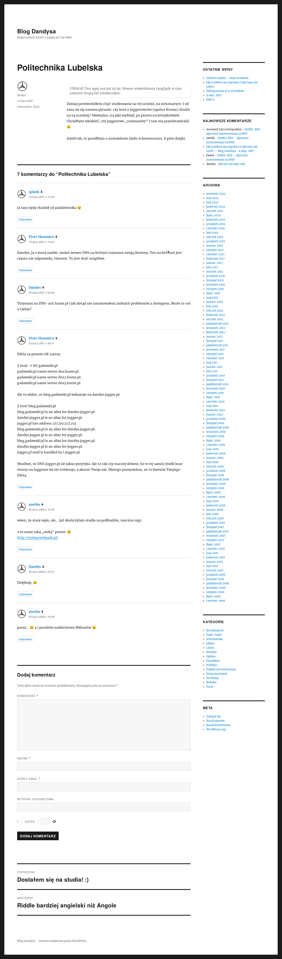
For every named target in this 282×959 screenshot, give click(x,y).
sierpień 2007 (215, 540)
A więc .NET (214, 95)
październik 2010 (217, 384)
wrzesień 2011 (215, 349)
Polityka (211, 665)
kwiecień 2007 (215, 557)
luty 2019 (212, 232)
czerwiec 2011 (215, 358)
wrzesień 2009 (216, 432)
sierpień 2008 (215, 488)
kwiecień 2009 (215, 453)
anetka (34, 504)
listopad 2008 (215, 475)
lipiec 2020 (213, 215)
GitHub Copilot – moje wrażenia (227, 78)
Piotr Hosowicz (41, 237)
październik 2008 (217, 479)
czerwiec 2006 (215, 600)
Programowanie (216, 673)
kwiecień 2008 (215, 505)
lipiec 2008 (213, 492)
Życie (36, 106)
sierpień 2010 (215, 393)
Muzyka (211, 652)
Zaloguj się (213, 716)
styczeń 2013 (214, 319)
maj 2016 (212, 297)
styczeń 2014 (214, 310)
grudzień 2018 (215, 241)
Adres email (29, 779)
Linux (210, 648)
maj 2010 (212, 406)
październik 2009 (217, 427)
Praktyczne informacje (221, 669)
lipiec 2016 (213, 293)
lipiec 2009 (213, 440)
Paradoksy (213, 660)
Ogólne (211, 656)
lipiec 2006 (213, 596)
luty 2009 (212, 462)
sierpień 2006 (215, 592)
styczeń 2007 (215, 570)
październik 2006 (217, 583)
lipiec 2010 (213, 397)
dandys (21, 95)
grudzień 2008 (215, 471)
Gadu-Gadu (214, 635)
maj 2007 (212, 553)
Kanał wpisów (215, 720)
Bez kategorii (214, 630)
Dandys (35, 287)
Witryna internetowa (35, 799)
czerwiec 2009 (215, 445)
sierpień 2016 (215, 289)
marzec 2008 (214, 510)
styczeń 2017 (214, 271)
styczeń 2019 (214, 237)
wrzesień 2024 (215, 193)
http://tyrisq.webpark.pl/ (37, 537)
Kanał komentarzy (218, 725)
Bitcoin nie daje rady (232, 164)
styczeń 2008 (215, 518)
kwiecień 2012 (215, 332)
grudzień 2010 (215, 375)
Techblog (212, 678)
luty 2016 (212, 306)
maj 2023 (212, 198)
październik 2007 (217, 531)
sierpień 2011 (214, 354)
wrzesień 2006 (216, 588)
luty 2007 (212, 566)
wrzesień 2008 (215, 484)
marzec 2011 (214, 367)
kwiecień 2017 (215, 258)
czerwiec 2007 (215, 549)
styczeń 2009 (215, 466)
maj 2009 (212, 449)
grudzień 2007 (215, 523)
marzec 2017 (214, 263)
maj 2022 (212, 202)
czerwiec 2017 (215, 254)
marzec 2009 (214, 458)
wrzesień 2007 (215, 536)
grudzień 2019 (215, 224)
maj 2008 (212, 501)
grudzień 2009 (215, 419)
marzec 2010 (214, 414)
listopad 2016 (215, 280)
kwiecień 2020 (215, 219)
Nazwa (24, 758)
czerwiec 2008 (215, 497)
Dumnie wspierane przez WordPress (62, 941)
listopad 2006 (215, 579)
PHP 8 (210, 99)
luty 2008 (212, 514)
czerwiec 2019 (215, 228)
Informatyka (24, 106)
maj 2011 (212, 362)
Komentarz (27, 696)
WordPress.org (216, 729)
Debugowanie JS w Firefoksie (225, 91)
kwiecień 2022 (215, 206)
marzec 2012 (214, 336)
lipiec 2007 (213, 544)
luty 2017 (212, 267)
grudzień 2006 (215, 575)
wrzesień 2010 (215, 388)
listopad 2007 (215, 527)
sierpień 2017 (215, 250)
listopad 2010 (215, 380)
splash (34, 192)
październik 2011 (217, 345)
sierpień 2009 (215, 436)
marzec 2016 (214, 302)
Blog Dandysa (36, 31)
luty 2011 (212, 371)
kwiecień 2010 (215, 410)
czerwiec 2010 (215, 401)
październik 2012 (217, 323)
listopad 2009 (215, 423)
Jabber (210, 643)
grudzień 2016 (215, 276)
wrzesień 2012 (215, 328)
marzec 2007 (214, 562)
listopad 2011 (214, 341)
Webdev (211, 682)
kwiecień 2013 (215, 315)
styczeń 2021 (214, 211)
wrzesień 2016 (215, 284)
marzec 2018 (214, 245)
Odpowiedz (25, 219)
